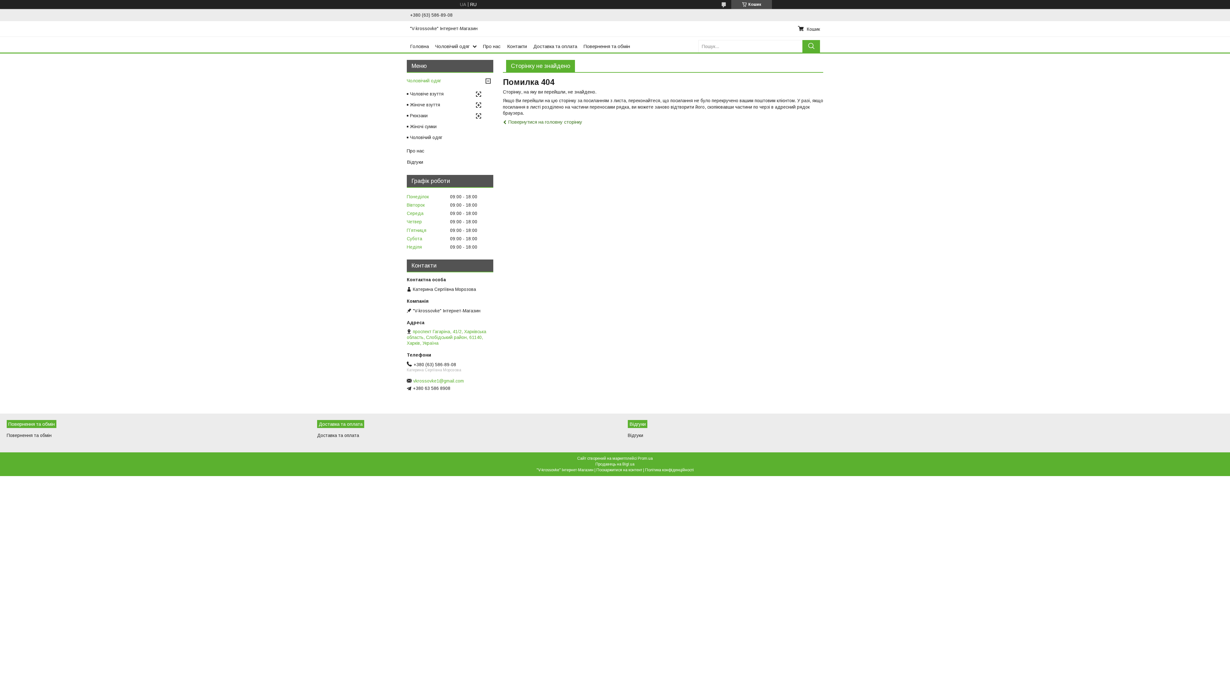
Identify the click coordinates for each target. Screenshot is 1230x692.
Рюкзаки (419, 115)
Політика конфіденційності (669, 470)
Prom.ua (645, 458)
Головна (419, 46)
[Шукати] (811, 46)
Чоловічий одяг (452, 46)
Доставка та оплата (555, 46)
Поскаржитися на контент (619, 470)
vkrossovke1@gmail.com (438, 380)
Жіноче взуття (425, 104)
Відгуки (415, 162)
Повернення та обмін (607, 46)
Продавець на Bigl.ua (615, 464)
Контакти (517, 46)
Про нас (492, 46)
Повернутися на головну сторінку (545, 122)
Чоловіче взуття (427, 93)
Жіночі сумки (423, 126)
